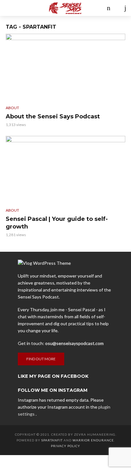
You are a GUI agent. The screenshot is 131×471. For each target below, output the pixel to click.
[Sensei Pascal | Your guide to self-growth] (65, 169)
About (12, 107)
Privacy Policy (65, 446)
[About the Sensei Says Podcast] (65, 67)
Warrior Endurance (93, 440)
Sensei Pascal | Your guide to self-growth (57, 222)
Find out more (41, 358)
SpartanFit (52, 440)
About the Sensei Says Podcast (53, 116)
